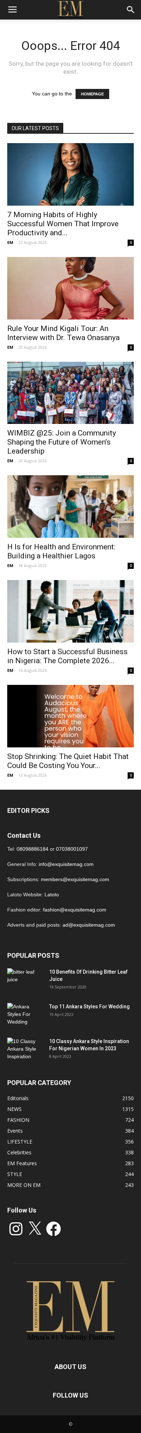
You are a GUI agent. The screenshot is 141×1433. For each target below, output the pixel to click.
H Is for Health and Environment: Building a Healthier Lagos (61, 551)
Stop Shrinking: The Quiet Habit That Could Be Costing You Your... (68, 761)
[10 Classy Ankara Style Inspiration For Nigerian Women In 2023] (25, 1050)
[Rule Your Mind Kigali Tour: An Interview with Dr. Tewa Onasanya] (70, 288)
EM (10, 242)
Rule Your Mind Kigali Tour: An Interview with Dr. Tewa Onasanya (63, 333)
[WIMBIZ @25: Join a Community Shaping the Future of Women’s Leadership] (70, 393)
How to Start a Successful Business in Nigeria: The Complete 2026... (67, 656)
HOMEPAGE (92, 94)
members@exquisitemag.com (75, 879)
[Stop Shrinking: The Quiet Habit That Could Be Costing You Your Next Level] (70, 716)
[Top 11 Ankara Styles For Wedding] (25, 1015)
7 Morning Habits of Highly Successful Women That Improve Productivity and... (63, 223)
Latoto (51, 894)
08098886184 (32, 849)
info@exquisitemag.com (66, 864)
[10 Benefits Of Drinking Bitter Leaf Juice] (25, 981)
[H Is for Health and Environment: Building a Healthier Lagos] (70, 506)
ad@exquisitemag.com (89, 925)
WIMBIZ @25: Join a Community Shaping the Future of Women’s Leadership (61, 442)
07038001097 (72, 849)
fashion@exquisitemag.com (74, 910)
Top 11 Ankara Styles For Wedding (89, 1006)
